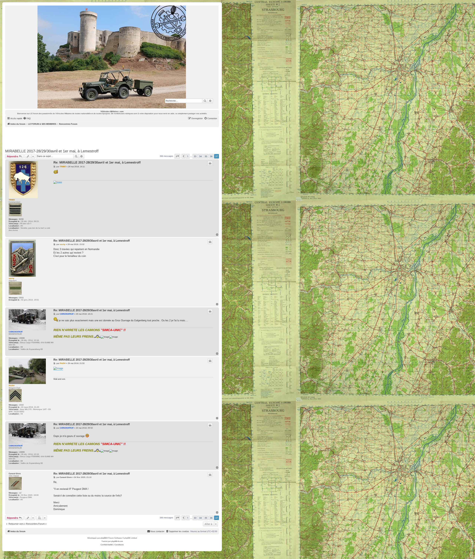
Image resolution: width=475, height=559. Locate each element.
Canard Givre (15, 474)
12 (20, 493)
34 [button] (200, 156)
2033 (21, 298)
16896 (22, 338)
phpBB (104, 538)
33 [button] (195, 156)
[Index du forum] (112, 57)
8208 (21, 219)
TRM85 (12, 200)
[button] (177, 156)
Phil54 (11, 386)
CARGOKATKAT (16, 332)
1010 (21, 405)
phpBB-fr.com (117, 541)
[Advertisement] (112, 137)
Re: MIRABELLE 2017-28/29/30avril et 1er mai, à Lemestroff (97, 162)
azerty (11, 278)
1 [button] (187, 156)
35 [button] (205, 156)
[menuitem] (27, 118)
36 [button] (211, 156)
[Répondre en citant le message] (210, 163)
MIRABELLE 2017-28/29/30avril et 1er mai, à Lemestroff (52, 151)
